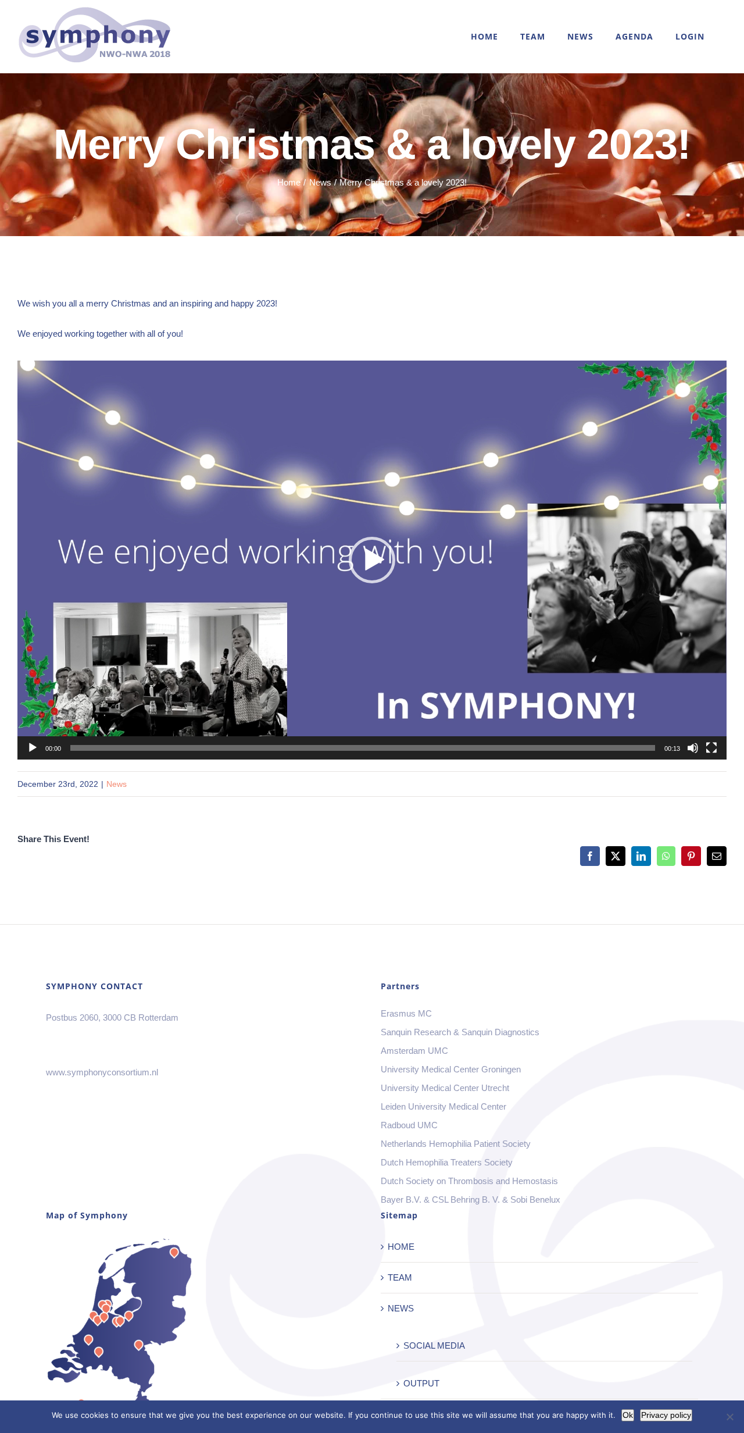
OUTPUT (421, 1383)
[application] (372, 560)
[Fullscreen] (711, 748)
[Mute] (693, 748)
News (116, 784)
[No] (729, 1417)
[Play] (32, 748)
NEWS (401, 1308)
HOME (401, 1247)
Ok (628, 1415)
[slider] (362, 748)
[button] (372, 560)
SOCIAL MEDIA (434, 1345)
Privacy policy (666, 1415)
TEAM (400, 1277)
